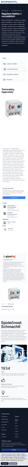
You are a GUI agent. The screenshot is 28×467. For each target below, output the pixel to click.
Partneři (16, 434)
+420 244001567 (10, 208)
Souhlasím (4, 463)
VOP (16, 423)
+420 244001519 (10, 215)
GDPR (16, 426)
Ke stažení (4, 436)
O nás (16, 428)
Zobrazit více (14, 197)
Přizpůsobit (13, 463)
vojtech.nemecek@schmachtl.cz (13, 210)
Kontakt (16, 436)
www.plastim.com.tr (8, 259)
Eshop (16, 419)
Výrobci (16, 431)
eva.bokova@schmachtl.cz (12, 217)
